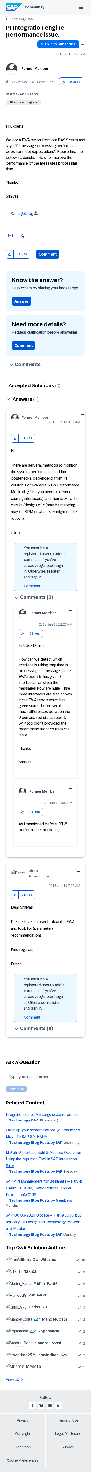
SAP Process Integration (24, 102)
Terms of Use (68, 1420)
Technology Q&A (21, 19)
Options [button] (82, 45)
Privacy (22, 1420)
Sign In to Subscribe (58, 44)
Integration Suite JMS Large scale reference (42, 1114)
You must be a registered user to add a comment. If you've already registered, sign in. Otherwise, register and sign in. (44, 562)
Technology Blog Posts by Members (40, 1200)
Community (34, 7)
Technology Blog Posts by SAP (36, 1143)
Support (68, 1447)
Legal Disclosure (68, 1434)
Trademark (22, 1447)
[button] (63, 82)
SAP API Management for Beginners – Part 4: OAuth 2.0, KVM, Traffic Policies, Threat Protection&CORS (44, 1188)
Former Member (35, 69)
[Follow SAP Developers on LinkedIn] (59, 1405)
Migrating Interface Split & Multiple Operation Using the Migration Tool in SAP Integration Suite (43, 1159)
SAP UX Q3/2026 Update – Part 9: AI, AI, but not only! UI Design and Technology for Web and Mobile (43, 1222)
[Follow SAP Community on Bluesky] (41, 1405)
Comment (48, 254)
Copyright (22, 1434)
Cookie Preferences (22, 1460)
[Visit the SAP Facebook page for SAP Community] (32, 1405)
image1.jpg (24, 213)
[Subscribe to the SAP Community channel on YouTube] (50, 1405)
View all (12, 1379)
